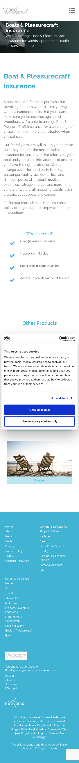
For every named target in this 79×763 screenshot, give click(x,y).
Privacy (9, 546)
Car (7, 588)
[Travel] (39, 458)
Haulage (45, 536)
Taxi (42, 569)
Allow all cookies (39, 409)
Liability (44, 551)
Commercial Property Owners (53, 557)
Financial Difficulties (17, 560)
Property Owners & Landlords (17, 609)
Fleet (43, 541)
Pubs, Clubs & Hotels (53, 546)
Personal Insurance (17, 578)
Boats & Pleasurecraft (18, 630)
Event (8, 635)
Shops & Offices (50, 531)
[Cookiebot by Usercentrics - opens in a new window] (59, 338)
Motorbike (11, 603)
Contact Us (12, 541)
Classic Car (12, 598)
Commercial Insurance (53, 526)
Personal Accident (51, 564)
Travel (9, 593)
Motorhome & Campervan (13, 618)
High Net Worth (14, 625)
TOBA (9, 555)
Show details (59, 398)
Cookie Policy (13, 551)
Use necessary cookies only (39, 421)
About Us (11, 531)
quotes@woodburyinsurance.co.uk (34, 670)
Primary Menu (72, 10)
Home (9, 526)
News (9, 536)
